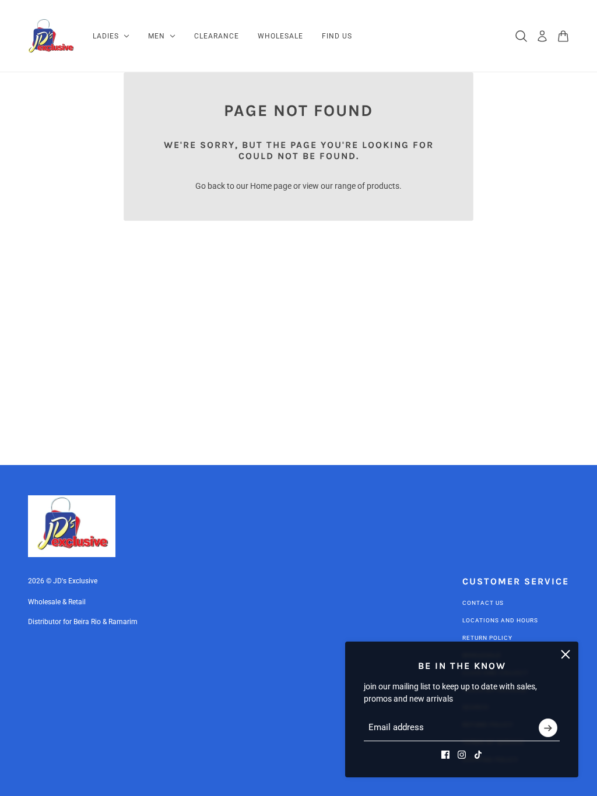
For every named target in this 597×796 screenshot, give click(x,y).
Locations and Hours (500, 620)
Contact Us (483, 603)
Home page (271, 186)
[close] (565, 654)
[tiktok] (478, 754)
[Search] (521, 36)
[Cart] (563, 36)
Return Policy (487, 638)
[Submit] (548, 727)
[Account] (542, 36)
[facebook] (445, 754)
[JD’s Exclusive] (51, 36)
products (383, 186)
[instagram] (461, 754)
